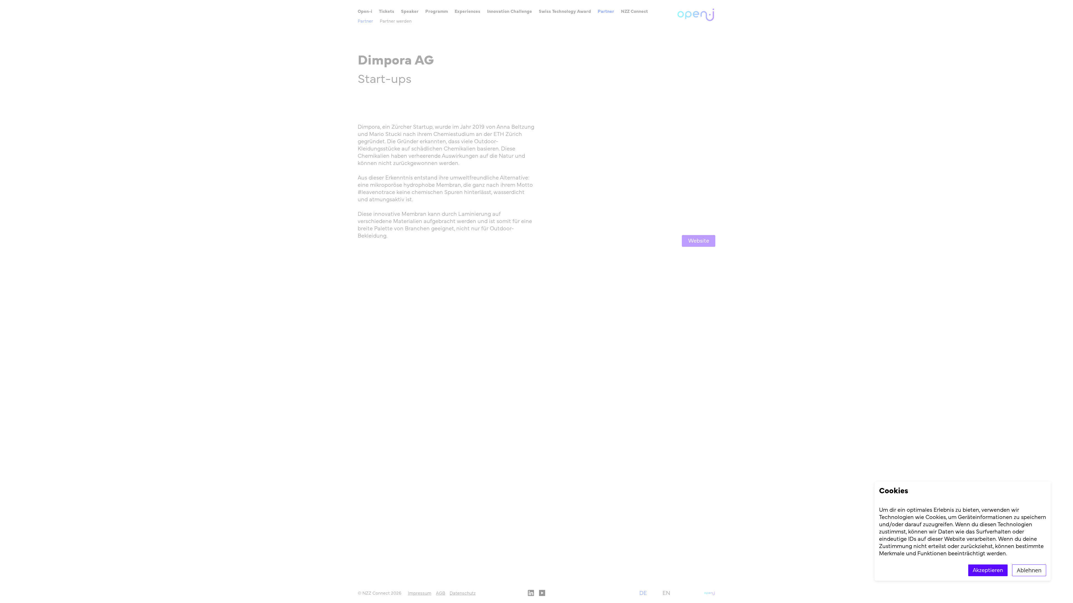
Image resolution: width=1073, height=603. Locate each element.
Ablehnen (1029, 570)
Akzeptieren (988, 570)
